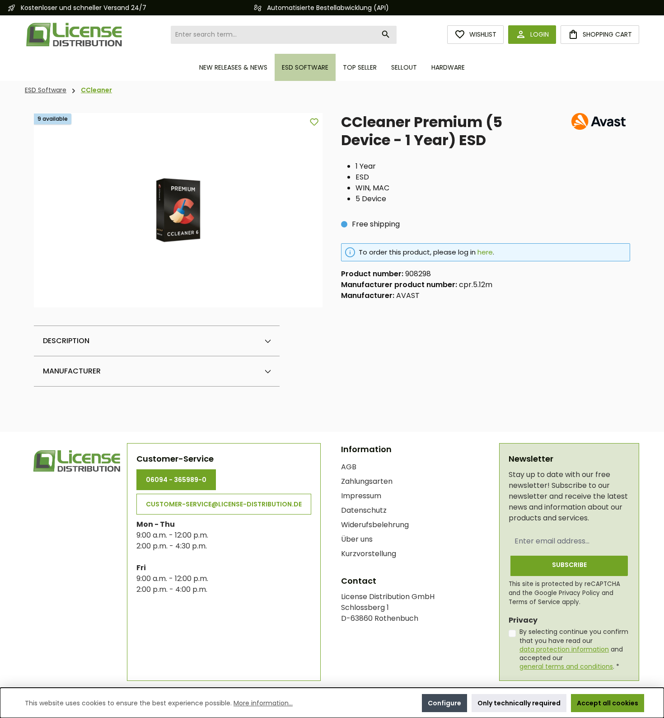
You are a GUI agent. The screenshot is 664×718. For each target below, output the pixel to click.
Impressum (361, 496)
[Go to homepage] (74, 34)
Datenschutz (364, 510)
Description (66, 340)
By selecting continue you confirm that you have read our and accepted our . (573, 649)
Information (366, 449)
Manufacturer (72, 371)
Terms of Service (534, 602)
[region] (178, 210)
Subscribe (569, 564)
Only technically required (519, 703)
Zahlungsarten (367, 481)
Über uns (357, 539)
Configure (444, 703)
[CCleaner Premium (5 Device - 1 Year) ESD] (178, 210)
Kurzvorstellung (368, 553)
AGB (348, 467)
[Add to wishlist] (314, 122)
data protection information (564, 649)
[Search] (386, 35)
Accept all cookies (607, 703)
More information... (263, 703)
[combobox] (273, 35)
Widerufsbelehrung (375, 525)
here (485, 252)
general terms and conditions (566, 666)
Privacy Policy (579, 593)
